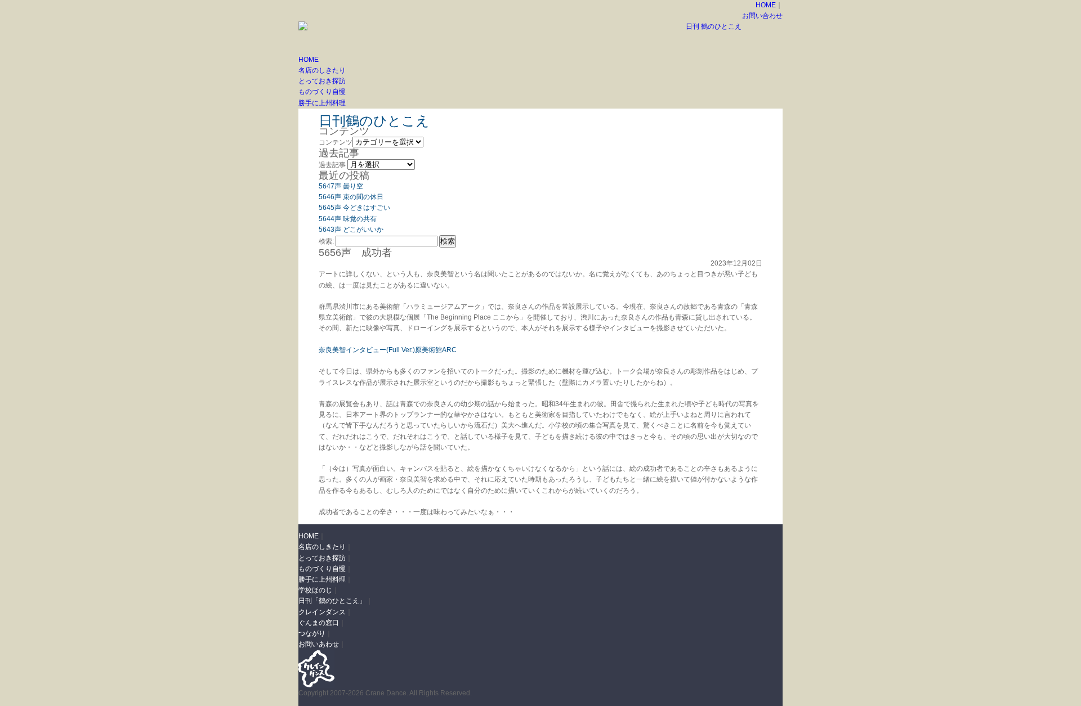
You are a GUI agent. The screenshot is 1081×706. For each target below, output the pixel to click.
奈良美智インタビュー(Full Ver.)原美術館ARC (388, 350)
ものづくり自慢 (322, 92)
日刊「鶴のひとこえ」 (332, 601)
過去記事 (332, 165)
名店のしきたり (322, 70)
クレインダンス (322, 612)
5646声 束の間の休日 (351, 197)
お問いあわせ (318, 644)
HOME (766, 5)
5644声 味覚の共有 (348, 219)
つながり (311, 633)
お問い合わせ (762, 16)
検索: (326, 241)
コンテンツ (335, 142)
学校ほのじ (315, 590)
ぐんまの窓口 (318, 623)
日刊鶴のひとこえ (374, 120)
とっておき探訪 (322, 81)
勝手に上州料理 (322, 103)
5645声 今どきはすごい (354, 208)
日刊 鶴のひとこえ (713, 26)
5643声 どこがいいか (351, 229)
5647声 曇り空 (341, 186)
